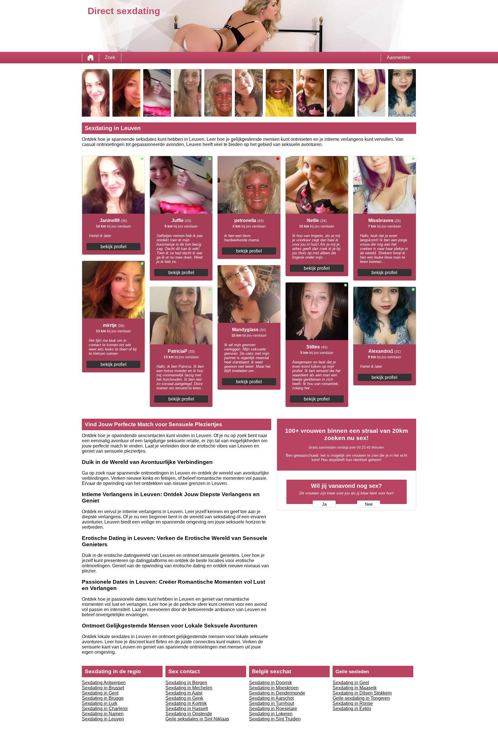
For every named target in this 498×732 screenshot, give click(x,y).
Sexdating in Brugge (103, 698)
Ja (324, 504)
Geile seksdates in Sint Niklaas (197, 718)
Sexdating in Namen (103, 713)
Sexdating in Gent (100, 693)
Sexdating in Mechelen (188, 687)
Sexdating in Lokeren (271, 713)
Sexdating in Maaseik (355, 687)
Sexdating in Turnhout (271, 703)
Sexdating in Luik (99, 703)
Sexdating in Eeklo (352, 708)
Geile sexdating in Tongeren (361, 698)
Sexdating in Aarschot (271, 698)
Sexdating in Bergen (186, 682)
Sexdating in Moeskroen (274, 687)
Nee (369, 504)
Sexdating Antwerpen (104, 682)
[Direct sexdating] (90, 57)
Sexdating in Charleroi (105, 708)
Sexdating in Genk (184, 698)
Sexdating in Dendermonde (277, 693)
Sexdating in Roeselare (273, 708)
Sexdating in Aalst (183, 693)
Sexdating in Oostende (188, 713)
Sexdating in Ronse (353, 703)
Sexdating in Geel (351, 682)
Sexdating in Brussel (103, 687)
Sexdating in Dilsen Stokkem (362, 693)
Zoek (110, 57)
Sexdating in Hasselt (186, 708)
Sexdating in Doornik (270, 682)
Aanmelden (398, 57)
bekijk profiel (114, 246)
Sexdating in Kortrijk (186, 703)
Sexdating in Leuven (103, 718)
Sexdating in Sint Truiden (275, 718)
